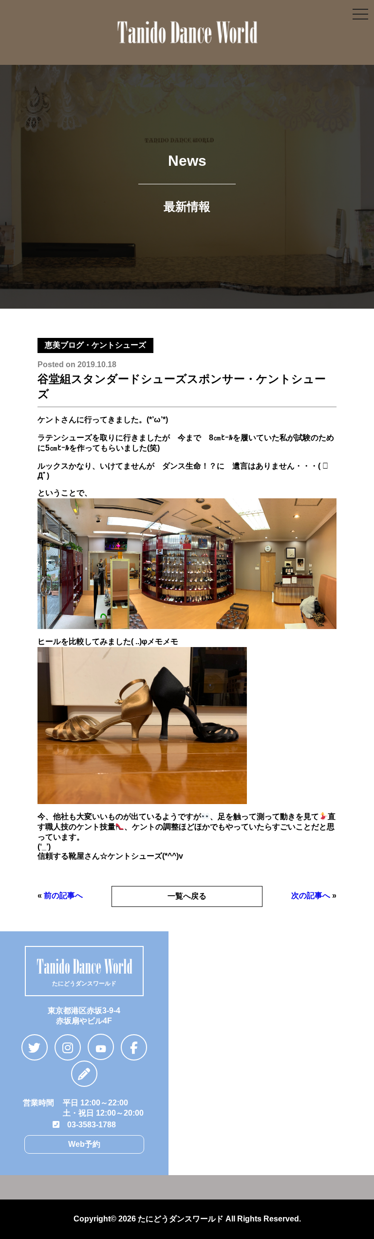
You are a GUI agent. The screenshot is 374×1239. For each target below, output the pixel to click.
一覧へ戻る (187, 896)
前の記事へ (63, 895)
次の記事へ (310, 895)
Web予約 (84, 1144)
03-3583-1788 (87, 1125)
